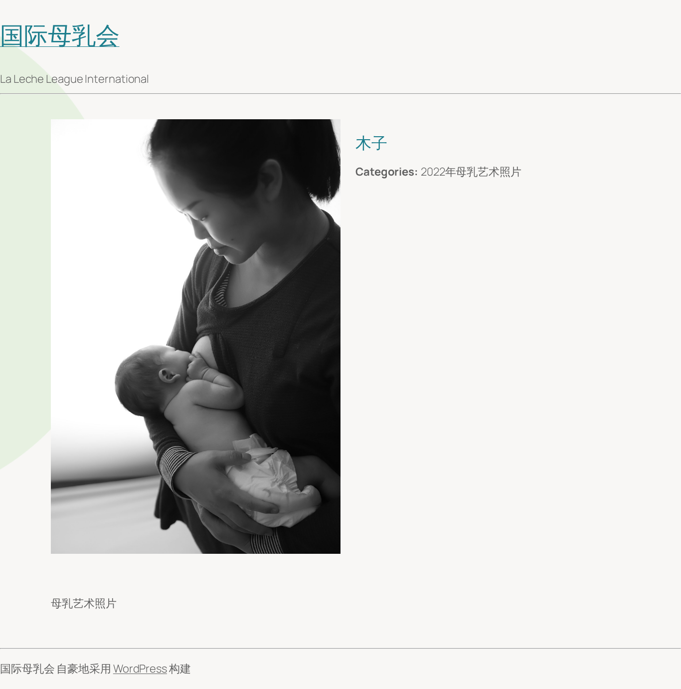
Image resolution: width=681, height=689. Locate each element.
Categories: (386, 171)
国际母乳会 (60, 34)
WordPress (140, 668)
